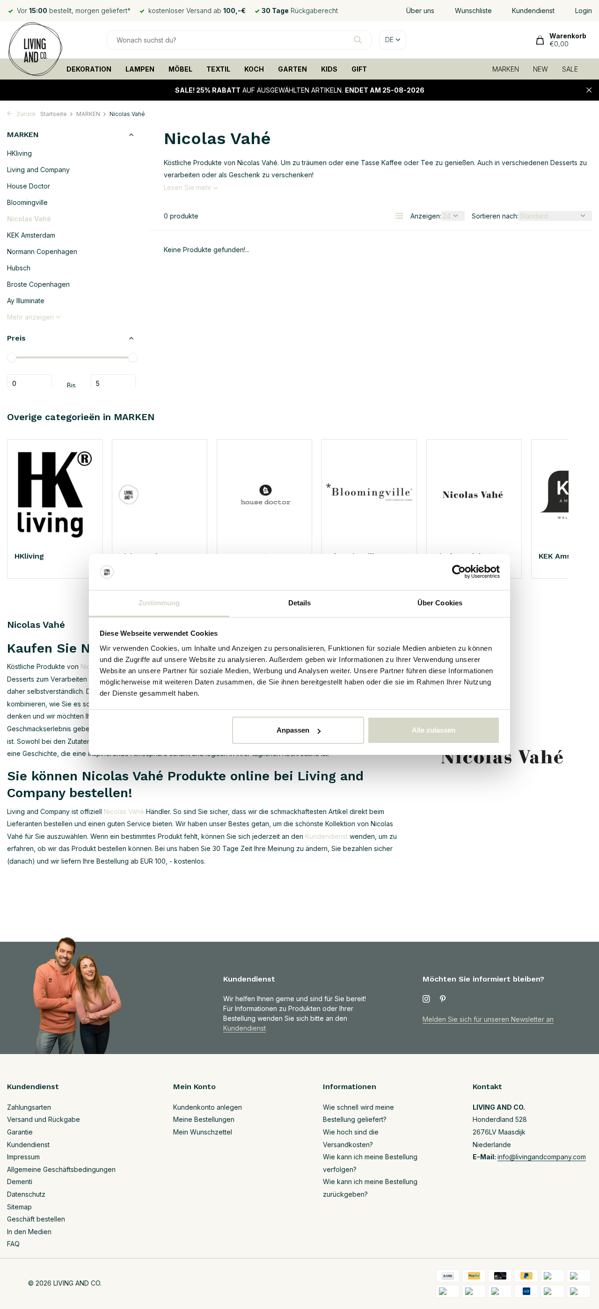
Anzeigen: (425, 216)
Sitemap (19, 1207)
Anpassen (293, 730)
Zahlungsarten (29, 1107)
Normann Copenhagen (42, 251)
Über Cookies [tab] (439, 603)
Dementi (19, 1181)
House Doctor (28, 186)
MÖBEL (180, 69)
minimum (29, 383)
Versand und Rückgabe (43, 1119)
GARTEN (292, 69)
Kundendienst (533, 11)
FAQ (13, 1244)
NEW (540, 69)
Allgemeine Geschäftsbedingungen (61, 1169)
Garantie (20, 1132)
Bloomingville (27, 202)
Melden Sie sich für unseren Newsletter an (488, 1019)
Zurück (25, 113)
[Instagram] (426, 999)
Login (583, 11)
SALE (570, 69)
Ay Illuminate (25, 301)
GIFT (359, 69)
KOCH (254, 69)
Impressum (23, 1157)
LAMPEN (139, 69)
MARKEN (505, 69)
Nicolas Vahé (29, 219)
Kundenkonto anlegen (207, 1107)
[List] (399, 215)
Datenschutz (26, 1194)
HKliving (19, 153)
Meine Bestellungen (203, 1119)
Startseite (53, 113)
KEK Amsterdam (31, 235)
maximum (113, 383)
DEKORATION (88, 69)
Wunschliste (473, 11)
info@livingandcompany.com (541, 1157)
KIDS (329, 69)
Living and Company (38, 170)
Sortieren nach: (495, 216)
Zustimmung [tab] (159, 603)
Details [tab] (299, 603)
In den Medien (29, 1232)
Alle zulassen (433, 730)
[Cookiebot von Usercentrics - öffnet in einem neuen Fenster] (459, 572)
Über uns (420, 11)
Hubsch (18, 268)
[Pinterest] (443, 999)
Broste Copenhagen (38, 284)
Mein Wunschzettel (202, 1132)
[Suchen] (358, 39)
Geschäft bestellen (36, 1219)
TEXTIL (218, 69)
